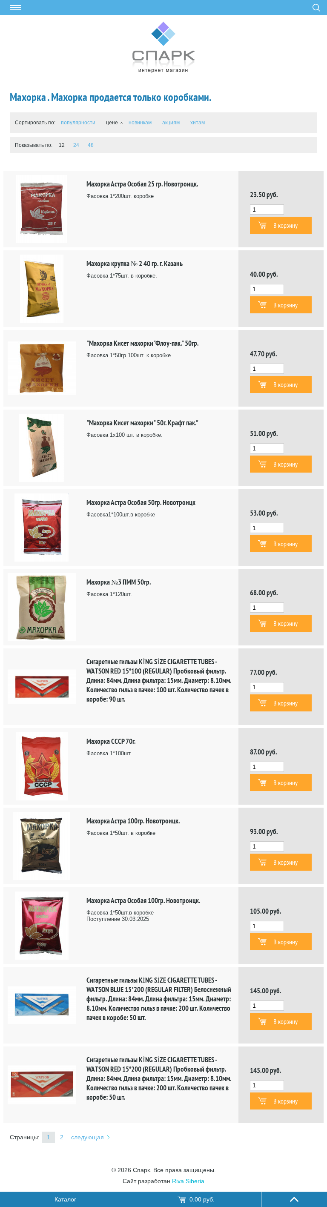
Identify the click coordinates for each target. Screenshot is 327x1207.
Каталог (65, 1199)
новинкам (140, 123)
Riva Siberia (188, 1181)
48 (91, 145)
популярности (78, 123)
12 (62, 145)
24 (76, 145)
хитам (197, 123)
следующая (87, 1137)
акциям (171, 123)
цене (112, 123)
